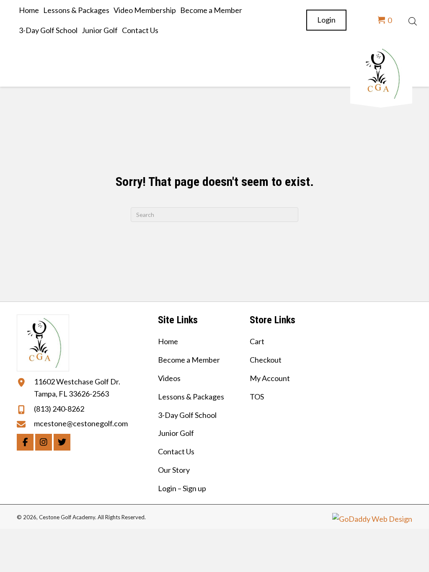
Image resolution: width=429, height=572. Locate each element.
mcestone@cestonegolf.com (81, 423)
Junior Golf (176, 433)
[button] (25, 442)
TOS (257, 396)
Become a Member (189, 359)
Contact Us (176, 451)
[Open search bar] (412, 20)
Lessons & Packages (191, 396)
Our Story (174, 469)
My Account (270, 378)
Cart (257, 341)
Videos (169, 378)
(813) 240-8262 (59, 408)
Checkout (266, 359)
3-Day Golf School (187, 415)
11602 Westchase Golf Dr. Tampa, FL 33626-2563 (77, 387)
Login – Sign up (182, 488)
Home (168, 341)
